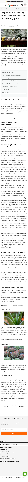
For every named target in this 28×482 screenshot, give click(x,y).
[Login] (18, 5)
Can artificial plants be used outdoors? (11, 78)
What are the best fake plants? (9, 86)
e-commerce (5, 395)
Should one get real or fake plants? (10, 81)
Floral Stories (9, 8)
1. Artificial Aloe (6, 89)
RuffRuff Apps (21, 98)
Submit (14, 433)
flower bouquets (12, 118)
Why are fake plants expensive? (10, 83)
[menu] (2, 5)
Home (2, 8)
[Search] (6, 5)
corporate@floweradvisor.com (8, 458)
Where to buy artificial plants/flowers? (11, 75)
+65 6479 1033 (6, 451)
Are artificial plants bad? (8, 72)
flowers (13, 64)
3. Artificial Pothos (7, 95)
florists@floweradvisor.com (11, 453)
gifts (14, 398)
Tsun (26, 98)
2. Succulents (5, 92)
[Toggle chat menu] (25, 474)
